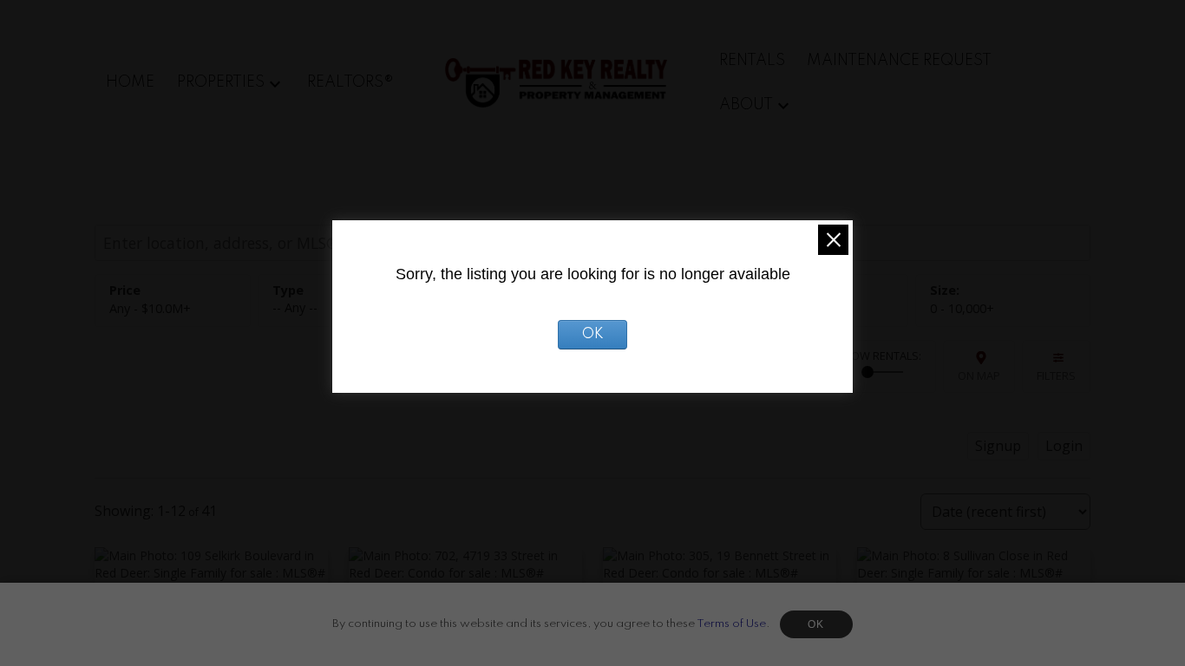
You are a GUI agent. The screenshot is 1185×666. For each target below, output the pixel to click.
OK (816, 624)
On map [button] (979, 375)
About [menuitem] (746, 105)
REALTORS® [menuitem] (350, 82)
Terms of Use (731, 624)
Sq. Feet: (962, 308)
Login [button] (1064, 445)
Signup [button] (998, 445)
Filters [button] (1056, 375)
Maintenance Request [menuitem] (899, 61)
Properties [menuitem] (221, 82)
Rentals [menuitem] (752, 61)
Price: (150, 308)
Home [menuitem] (130, 82)
